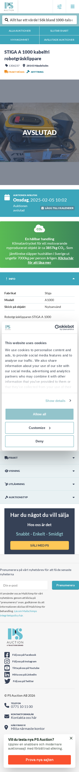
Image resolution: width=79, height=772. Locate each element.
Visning (14, 470)
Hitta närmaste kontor (28, 728)
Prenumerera (65, 585)
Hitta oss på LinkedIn (24, 674)
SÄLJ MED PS (39, 545)
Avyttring (37, 72)
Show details (55, 400)
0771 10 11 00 (22, 706)
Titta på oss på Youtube (25, 668)
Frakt (13, 457)
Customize (37, 427)
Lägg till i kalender (59, 208)
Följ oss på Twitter (23, 681)
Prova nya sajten (40, 759)
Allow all (39, 414)
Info (12, 278)
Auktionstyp (18, 497)
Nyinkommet (20, 39)
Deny (39, 441)
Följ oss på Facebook (24, 654)
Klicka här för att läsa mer (51, 260)
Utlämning (17, 484)
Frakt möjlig (16, 72)
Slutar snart (59, 30)
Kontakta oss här (24, 717)
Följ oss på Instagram (24, 661)
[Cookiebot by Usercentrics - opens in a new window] (56, 327)
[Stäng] (71, 738)
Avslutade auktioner (59, 39)
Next (72, 132)
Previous (6, 132)
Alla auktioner (20, 30)
